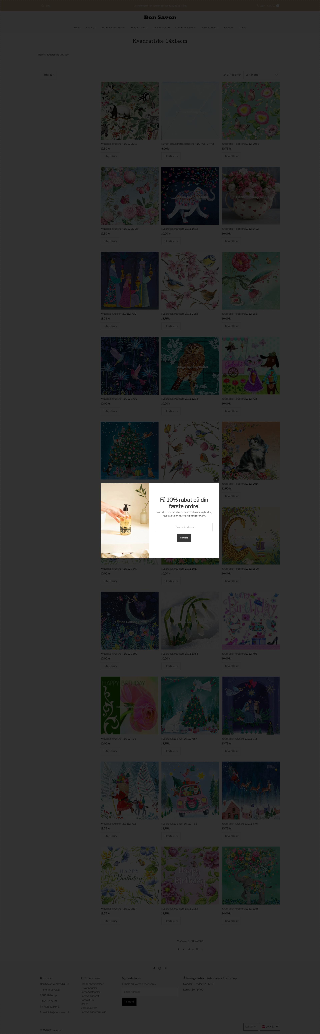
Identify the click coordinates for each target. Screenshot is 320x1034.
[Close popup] (216, 479)
